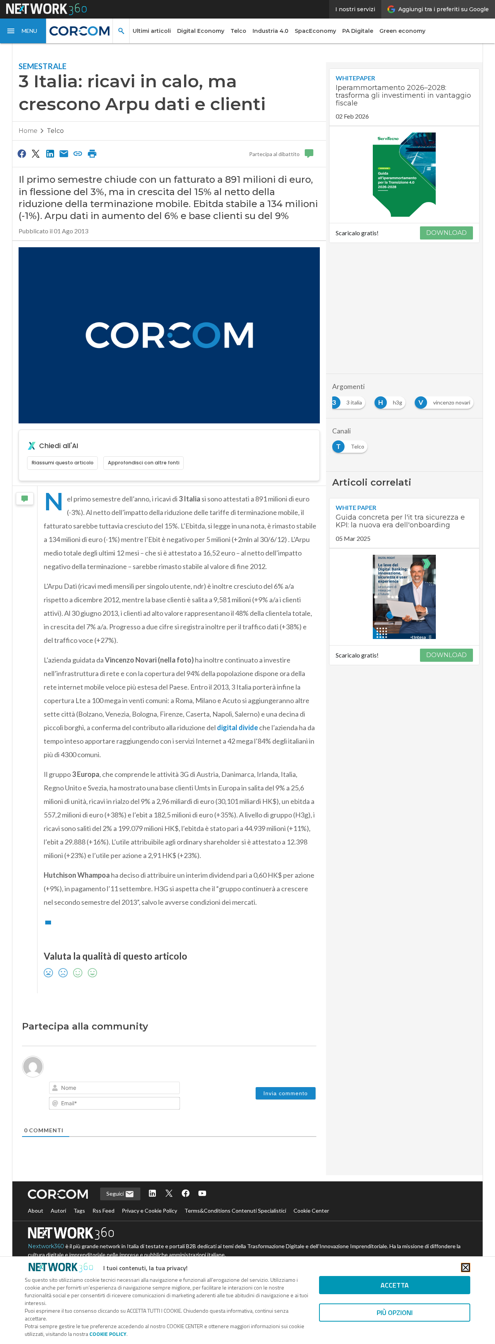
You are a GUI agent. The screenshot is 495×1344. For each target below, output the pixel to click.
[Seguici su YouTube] (202, 1194)
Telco (238, 30)
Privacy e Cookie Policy (149, 1210)
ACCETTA (395, 1285)
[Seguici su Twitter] (169, 1194)
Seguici (115, 1193)
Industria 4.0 (270, 30)
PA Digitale (357, 30)
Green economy (402, 30)
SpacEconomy (315, 30)
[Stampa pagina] (92, 153)
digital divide (237, 727)
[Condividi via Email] (64, 153)
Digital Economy (200, 30)
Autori (58, 1210)
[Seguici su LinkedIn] (152, 1194)
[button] (23, 31)
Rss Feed (103, 1210)
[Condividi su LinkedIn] (50, 153)
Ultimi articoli (152, 30)
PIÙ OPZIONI (395, 1312)
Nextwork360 (46, 1246)
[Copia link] (78, 153)
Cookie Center (311, 1210)
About (35, 1210)
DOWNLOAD (446, 232)
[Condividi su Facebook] (21, 153)
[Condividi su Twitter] (35, 153)
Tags (79, 1210)
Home (28, 130)
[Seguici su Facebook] (185, 1194)
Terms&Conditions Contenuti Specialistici (235, 1210)
